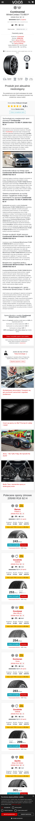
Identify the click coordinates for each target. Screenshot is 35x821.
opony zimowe (19, 40)
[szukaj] (29, 2)
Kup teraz (24, 545)
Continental (20, 36)
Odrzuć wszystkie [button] (26, 814)
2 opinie (23, 19)
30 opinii (23, 668)
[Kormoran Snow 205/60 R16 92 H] (17, 687)
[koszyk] (32, 2)
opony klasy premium (19, 41)
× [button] (33, 796)
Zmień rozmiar (11, 29)
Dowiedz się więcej (16, 804)
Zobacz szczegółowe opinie (17, 112)
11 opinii (23, 519)
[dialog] (17, 807)
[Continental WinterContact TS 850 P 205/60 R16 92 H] (10, 65)
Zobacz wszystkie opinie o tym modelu (17, 336)
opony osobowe (18, 43)
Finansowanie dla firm (14, 548)
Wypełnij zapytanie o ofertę (17, 361)
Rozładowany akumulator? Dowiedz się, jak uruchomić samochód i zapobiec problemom (17, 392)
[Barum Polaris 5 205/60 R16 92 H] (17, 537)
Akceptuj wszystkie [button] (9, 814)
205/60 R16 (20, 38)
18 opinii (23, 569)
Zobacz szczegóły (13, 545)
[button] (17, 818)
